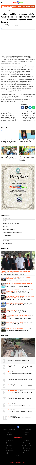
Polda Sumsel (7, 235)
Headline (12, 303)
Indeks (26, 434)
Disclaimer (9, 434)
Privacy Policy (27, 429)
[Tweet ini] (26, 107)
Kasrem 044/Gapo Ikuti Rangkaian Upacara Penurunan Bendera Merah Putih (8, 141)
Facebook (10, 440)
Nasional (11, 283)
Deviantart (27, 453)
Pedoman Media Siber (9, 429)
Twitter (27, 440)
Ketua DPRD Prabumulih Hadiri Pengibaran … (18, 286)
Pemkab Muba (7, 238)
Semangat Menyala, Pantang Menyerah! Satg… (20, 373)
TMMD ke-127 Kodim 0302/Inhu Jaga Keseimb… (20, 411)
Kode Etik (26, 432)
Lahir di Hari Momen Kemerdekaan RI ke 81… (12, 274)
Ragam (16, 315)
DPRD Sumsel (6, 218)
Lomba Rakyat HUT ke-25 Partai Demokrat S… (18, 305)
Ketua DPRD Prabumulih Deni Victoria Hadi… (18, 293)
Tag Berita (6, 226)
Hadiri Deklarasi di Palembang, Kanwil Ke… (17, 330)
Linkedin (10, 453)
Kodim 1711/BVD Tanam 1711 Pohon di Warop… (20, 392)
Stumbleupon (27, 445)
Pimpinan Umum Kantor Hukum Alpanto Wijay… (18, 318)
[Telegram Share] (30, 107)
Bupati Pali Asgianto (9, 229)
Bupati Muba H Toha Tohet (11, 223)
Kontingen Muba (7, 243)
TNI (8, 359)
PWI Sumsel (6, 240)
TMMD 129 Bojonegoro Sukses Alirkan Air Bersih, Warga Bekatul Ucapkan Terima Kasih (8, 157)
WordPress (10, 448)
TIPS (28, 315)
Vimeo (27, 450)
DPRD (4, 221)
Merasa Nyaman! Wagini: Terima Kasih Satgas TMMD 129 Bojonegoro (27, 141)
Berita (7, 303)
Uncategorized (13, 390)
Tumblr (10, 445)
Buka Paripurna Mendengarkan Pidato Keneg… (18, 312)
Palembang (11, 315)
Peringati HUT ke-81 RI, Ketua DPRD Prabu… (18, 299)
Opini (7, 315)
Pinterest (10, 443)
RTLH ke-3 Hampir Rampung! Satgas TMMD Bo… (20, 367)
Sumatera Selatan (22, 271)
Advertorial (9, 309)
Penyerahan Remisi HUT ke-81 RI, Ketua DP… (18, 280)
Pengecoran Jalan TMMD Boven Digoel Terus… (20, 379)
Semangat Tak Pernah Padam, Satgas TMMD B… (20, 386)
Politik (22, 309)
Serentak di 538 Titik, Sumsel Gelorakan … (17, 324)
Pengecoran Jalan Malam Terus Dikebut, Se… (20, 398)
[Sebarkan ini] (22, 107)
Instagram (27, 448)
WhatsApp (27, 443)
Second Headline (14, 271)
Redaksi (9, 432)
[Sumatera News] (18, 2)
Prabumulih (6, 271)
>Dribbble (10, 450)
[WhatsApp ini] (33, 107)
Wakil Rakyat (9, 278)
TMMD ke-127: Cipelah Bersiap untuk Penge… (20, 418)
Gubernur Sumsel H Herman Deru (12, 232)
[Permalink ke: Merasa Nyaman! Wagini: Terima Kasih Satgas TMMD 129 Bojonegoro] (27, 134)
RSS (19, 455)
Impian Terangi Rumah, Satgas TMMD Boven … (20, 405)
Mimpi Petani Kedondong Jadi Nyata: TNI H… (19, 360)
